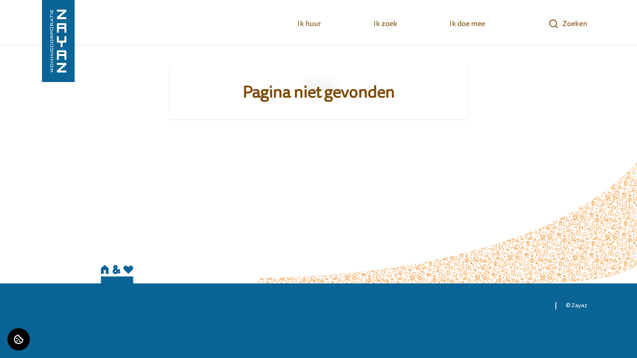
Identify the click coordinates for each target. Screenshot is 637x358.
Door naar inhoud (36, 13)
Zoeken (574, 24)
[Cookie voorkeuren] (18, 339)
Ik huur (309, 24)
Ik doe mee (467, 24)
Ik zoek (385, 24)
